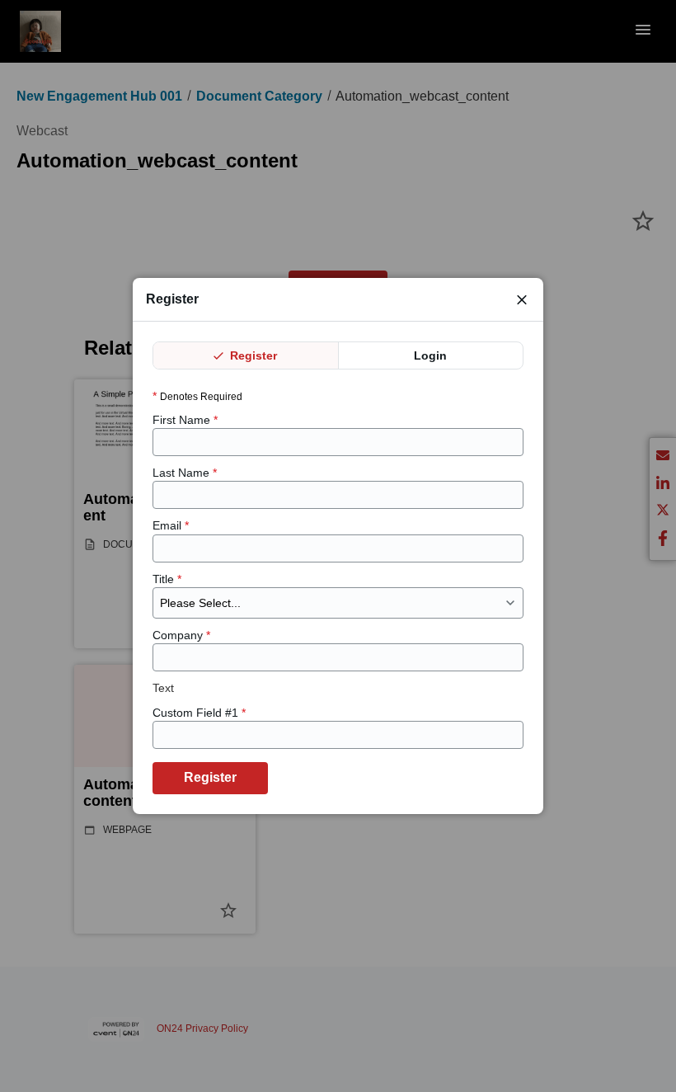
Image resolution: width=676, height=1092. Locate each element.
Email (171, 525)
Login (430, 355)
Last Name (185, 472)
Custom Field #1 (199, 712)
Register (252, 355)
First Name (185, 419)
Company (181, 635)
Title (167, 579)
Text (163, 687)
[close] (522, 299)
